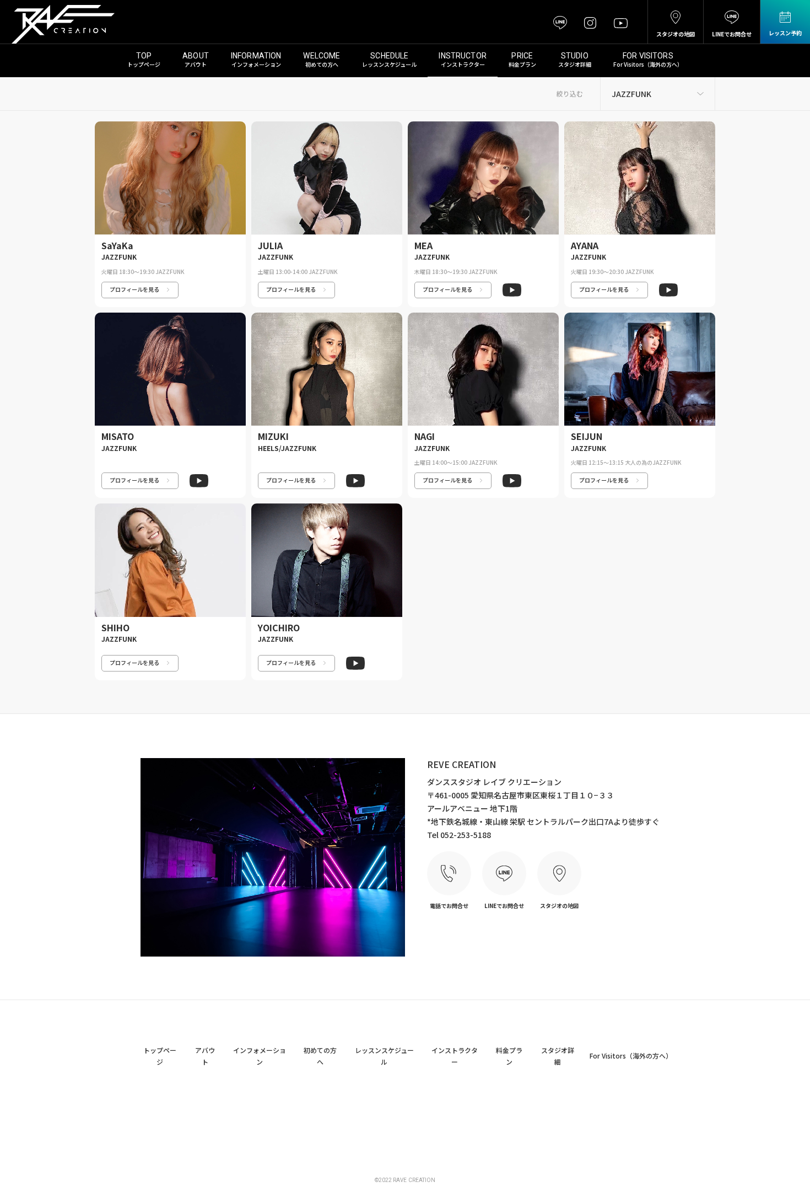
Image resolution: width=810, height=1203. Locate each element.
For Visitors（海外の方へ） (648, 64)
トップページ (143, 64)
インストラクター (463, 64)
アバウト (196, 64)
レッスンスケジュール (389, 64)
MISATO (117, 436)
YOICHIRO (279, 627)
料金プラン (522, 64)
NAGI (424, 436)
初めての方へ (321, 64)
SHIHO (115, 627)
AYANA (584, 245)
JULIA (270, 245)
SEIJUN (586, 436)
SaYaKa (117, 245)
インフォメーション (256, 64)
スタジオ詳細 (574, 64)
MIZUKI (273, 436)
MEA (423, 245)
